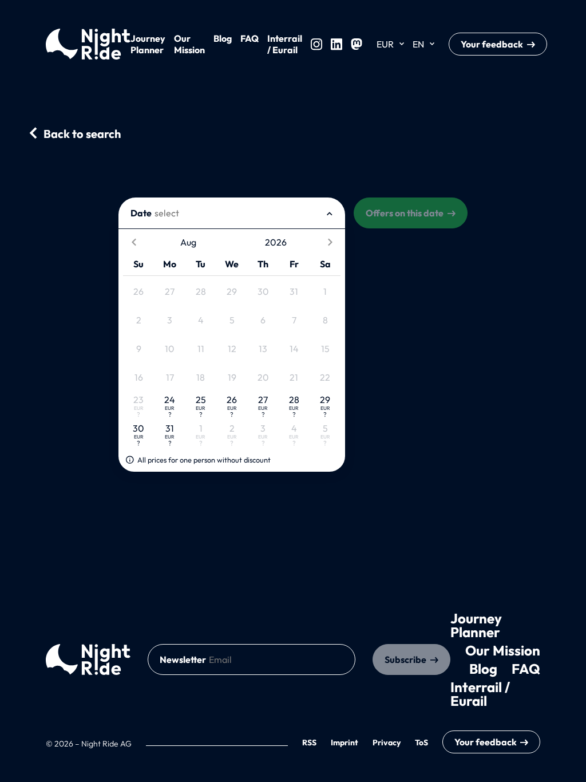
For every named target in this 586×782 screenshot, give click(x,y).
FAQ (249, 38)
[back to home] (88, 659)
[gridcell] (138, 292)
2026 (276, 242)
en (418, 44)
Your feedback (492, 44)
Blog (222, 38)
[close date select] (329, 213)
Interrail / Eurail (284, 44)
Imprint (344, 742)
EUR (385, 44)
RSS (309, 742)
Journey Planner (147, 44)
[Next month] (329, 242)
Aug (188, 242)
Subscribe (405, 659)
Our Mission (189, 44)
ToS (421, 742)
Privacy (387, 742)
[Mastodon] (356, 44)
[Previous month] (133, 242)
